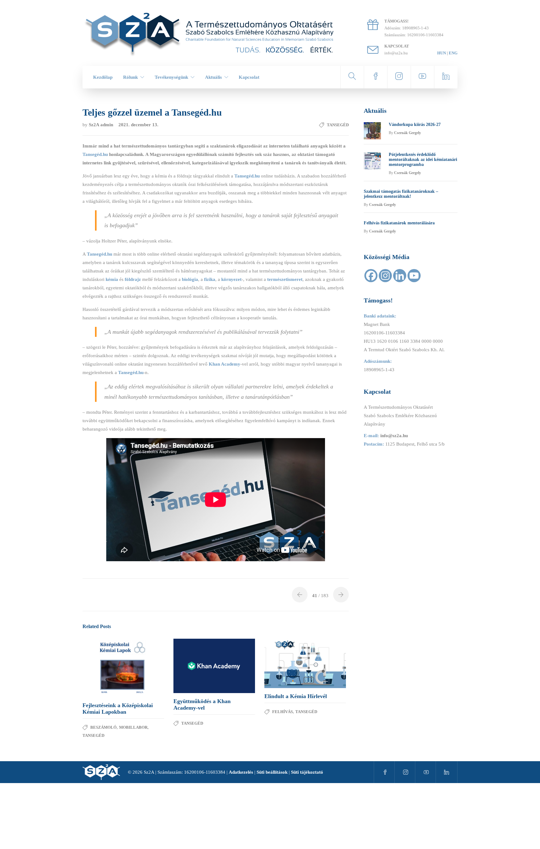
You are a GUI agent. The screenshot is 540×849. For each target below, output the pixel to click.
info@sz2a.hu (394, 435)
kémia (112, 279)
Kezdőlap (102, 77)
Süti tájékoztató (307, 772)
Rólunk (130, 77)
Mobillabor (133, 727)
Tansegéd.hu (247, 175)
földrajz (133, 279)
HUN (441, 53)
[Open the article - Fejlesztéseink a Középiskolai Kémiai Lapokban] (102, 668)
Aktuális (213, 77)
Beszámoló (103, 727)
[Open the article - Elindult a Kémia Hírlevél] (284, 663)
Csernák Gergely (407, 133)
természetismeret (284, 279)
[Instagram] (385, 275)
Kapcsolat (249, 77)
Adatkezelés (241, 772)
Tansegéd (338, 124)
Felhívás (282, 711)
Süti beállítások (272, 772)
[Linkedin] (399, 275)
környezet (231, 279)
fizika (209, 279)
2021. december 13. (138, 124)
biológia (190, 279)
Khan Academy (224, 364)
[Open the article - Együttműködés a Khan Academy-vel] (193, 666)
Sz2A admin (101, 124)
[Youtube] (414, 275)
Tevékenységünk (171, 77)
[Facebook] (371, 275)
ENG (453, 53)
